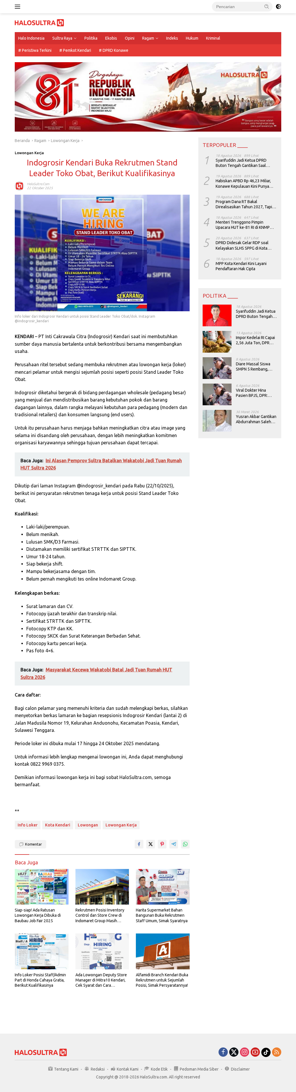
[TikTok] (266, 1052)
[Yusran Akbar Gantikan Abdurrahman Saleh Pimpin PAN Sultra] (217, 421)
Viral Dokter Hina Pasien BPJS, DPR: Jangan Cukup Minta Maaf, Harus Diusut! (254, 393)
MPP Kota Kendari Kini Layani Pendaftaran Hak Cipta (241, 266)
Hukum (192, 38)
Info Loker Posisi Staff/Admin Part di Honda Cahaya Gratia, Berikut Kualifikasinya (40, 980)
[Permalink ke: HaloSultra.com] (19, 185)
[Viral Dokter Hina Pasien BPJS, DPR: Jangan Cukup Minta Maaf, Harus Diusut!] (217, 394)
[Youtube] (255, 1052)
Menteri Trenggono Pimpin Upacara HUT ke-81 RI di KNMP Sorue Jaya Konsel (243, 225)
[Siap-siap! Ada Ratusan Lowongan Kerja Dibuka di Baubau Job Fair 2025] (42, 887)
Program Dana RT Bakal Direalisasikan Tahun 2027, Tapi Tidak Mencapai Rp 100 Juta (244, 204)
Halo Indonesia (31, 38)
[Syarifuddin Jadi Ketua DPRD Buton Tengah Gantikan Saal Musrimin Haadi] (217, 315)
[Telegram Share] (173, 844)
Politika (90, 38)
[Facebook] (223, 1052)
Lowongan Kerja (29, 153)
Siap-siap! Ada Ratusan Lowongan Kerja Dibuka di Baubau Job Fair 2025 (38, 915)
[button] (267, 6)
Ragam (148, 38)
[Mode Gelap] (278, 7)
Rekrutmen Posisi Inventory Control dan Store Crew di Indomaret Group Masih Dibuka (99, 915)
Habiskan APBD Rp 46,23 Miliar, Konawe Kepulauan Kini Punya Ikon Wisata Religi (243, 183)
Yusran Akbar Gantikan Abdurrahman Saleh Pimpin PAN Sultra (256, 419)
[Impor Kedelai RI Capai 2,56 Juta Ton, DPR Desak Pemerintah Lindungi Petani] (217, 342)
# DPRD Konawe (113, 50)
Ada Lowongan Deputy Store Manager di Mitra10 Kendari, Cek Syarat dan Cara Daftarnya (101, 980)
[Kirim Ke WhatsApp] (185, 844)
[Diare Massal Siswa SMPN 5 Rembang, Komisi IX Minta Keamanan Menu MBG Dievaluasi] (217, 368)
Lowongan (88, 825)
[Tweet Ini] (150, 844)
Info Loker (28, 825)
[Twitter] (233, 1052)
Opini (129, 38)
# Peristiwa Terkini (34, 50)
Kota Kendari (57, 825)
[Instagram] (244, 1052)
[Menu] (19, 7)
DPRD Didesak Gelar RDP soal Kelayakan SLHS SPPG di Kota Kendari (242, 245)
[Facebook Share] (139, 844)
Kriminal (213, 38)
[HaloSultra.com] (39, 22)
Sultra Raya (62, 38)
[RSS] (276, 1052)
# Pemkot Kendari (75, 50)
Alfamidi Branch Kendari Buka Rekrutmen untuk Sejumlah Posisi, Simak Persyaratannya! (162, 980)
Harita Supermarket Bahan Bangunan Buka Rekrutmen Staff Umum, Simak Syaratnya (162, 915)
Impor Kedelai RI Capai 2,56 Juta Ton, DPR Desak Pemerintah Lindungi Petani (255, 340)
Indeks (172, 38)
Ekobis (111, 38)
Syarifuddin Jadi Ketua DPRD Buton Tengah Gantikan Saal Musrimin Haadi (241, 163)
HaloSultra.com (38, 184)
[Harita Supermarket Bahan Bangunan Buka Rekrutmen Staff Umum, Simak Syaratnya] (163, 887)
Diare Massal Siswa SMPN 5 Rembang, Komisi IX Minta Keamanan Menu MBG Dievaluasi (255, 367)
